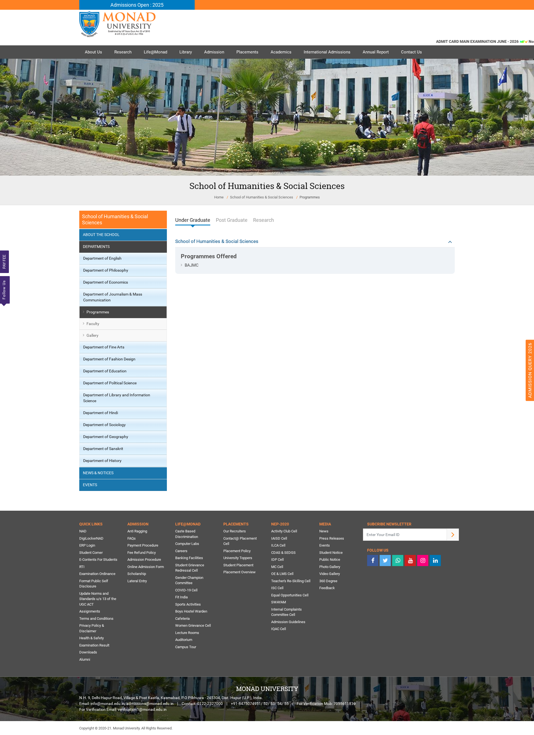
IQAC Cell (278, 629)
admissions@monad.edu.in (150, 703)
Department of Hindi (100, 412)
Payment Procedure (142, 545)
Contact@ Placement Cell (240, 541)
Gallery (92, 335)
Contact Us (411, 52)
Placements (247, 52)
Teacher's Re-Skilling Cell (290, 581)
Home (219, 197)
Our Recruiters (234, 531)
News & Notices (98, 473)
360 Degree (328, 581)
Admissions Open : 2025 (137, 5)
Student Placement (238, 565)
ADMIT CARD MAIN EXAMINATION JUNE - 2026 (463, 41)
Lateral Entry (137, 581)
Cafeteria (182, 618)
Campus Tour (185, 647)
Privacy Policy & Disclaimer (91, 628)
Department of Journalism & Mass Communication (112, 297)
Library (185, 52)
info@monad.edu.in (107, 703)
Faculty (92, 323)
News (323, 531)
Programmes (97, 312)
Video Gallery (329, 574)
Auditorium (183, 640)
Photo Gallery (329, 567)
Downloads (88, 652)
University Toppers (237, 558)
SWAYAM (278, 602)
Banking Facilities (189, 558)
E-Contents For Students (98, 559)
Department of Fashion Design (109, 359)
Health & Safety (91, 638)
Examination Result (94, 645)
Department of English (102, 258)
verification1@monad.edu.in (142, 709)
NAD (82, 531)
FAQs (131, 538)
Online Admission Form (145, 567)
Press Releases (331, 538)
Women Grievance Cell (193, 625)
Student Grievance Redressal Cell (189, 568)
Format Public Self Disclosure (93, 584)
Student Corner (91, 552)
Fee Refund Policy (141, 552)
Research (123, 52)
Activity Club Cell (284, 531)
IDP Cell (277, 559)
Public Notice (329, 559)
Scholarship (136, 574)
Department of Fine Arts (103, 347)
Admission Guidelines (288, 622)
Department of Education (105, 371)
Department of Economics (105, 282)
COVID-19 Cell (186, 590)
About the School (101, 234)
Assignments (89, 611)
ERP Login (87, 545)
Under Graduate (192, 220)
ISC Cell (277, 588)
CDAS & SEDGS (283, 552)
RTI (82, 567)
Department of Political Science (110, 383)
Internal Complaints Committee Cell (286, 612)
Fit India (181, 597)
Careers (181, 551)
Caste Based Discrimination (186, 534)
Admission (214, 52)
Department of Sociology (104, 424)
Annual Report (376, 52)
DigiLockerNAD (91, 538)
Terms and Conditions (96, 618)
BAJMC (192, 265)
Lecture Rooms (187, 633)
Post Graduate (232, 220)
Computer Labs (187, 544)
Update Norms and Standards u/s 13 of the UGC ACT (97, 598)
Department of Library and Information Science (116, 398)
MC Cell (277, 567)
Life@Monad (155, 52)
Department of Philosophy (105, 270)
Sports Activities (188, 604)
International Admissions (327, 52)
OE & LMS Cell (282, 574)
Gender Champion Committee (189, 580)
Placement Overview (239, 572)
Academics (281, 52)
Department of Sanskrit (103, 448)
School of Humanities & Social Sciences (261, 197)
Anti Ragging (137, 531)
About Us (93, 52)
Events (90, 485)
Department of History (102, 460)
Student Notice (331, 552)
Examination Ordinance (97, 574)
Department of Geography (105, 436)
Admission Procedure (144, 559)
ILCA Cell (278, 545)
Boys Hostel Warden (191, 611)
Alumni (84, 659)
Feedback (327, 588)
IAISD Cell (279, 538)
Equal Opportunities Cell (289, 595)
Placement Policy (237, 551)
